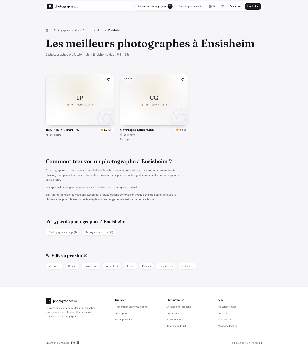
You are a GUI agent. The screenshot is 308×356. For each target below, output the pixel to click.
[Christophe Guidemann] (154, 99)
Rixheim (146, 266)
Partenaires (224, 313)
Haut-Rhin (97, 30)
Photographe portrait (99, 232)
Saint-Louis (91, 266)
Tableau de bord (176, 325)
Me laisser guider (228, 306)
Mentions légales (227, 325)
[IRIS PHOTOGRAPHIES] (80, 99)
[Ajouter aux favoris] (108, 79)
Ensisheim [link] (114, 30)
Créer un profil (175, 313)
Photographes (62, 30)
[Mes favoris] (222, 6)
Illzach (130, 266)
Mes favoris (224, 319)
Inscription (252, 6)
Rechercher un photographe (131, 306)
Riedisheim (187, 266)
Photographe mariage (63, 232)
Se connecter (174, 319)
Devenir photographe (191, 6)
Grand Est (81, 30)
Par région (121, 313)
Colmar (72, 266)
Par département (124, 319)
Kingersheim (166, 266)
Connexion (235, 6)
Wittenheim (112, 266)
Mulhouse (54, 266)
